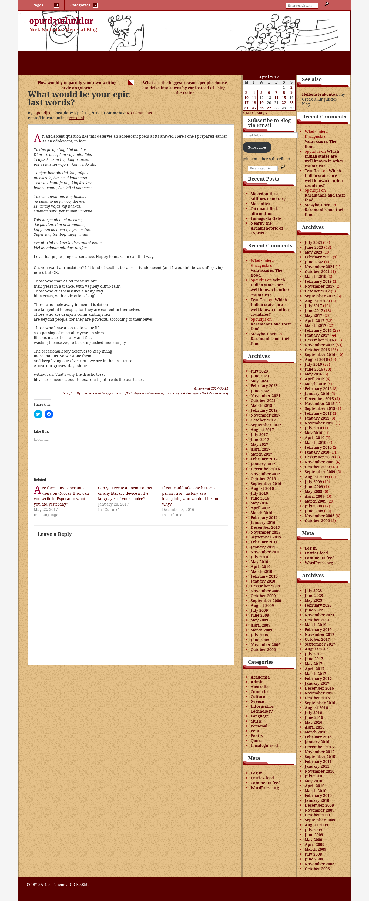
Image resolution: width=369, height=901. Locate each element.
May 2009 (259, 620)
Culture (258, 696)
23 (291, 102)
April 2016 (260, 507)
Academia (260, 677)
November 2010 (265, 551)
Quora (257, 740)
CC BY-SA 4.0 (38, 884)
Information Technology (262, 709)
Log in (257, 773)
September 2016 (266, 483)
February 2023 (264, 385)
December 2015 (265, 527)
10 (246, 97)
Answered (211, 388)
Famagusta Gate (266, 218)
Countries (260, 691)
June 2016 (260, 498)
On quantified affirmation (264, 211)
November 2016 (265, 473)
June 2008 (260, 639)
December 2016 (265, 468)
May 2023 (259, 380)
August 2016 (262, 488)
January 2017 (263, 463)
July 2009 (259, 610)
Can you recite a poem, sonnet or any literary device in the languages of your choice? (125, 493)
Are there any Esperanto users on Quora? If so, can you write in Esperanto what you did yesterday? (61, 496)
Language (260, 716)
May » (262, 112)
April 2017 (260, 449)
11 (254, 97)
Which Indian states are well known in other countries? (270, 287)
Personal (76, 117)
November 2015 (265, 532)
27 (269, 107)
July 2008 (259, 634)
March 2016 (261, 512)
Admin (257, 681)
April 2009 (260, 625)
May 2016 (259, 503)
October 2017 (263, 420)
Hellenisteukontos (319, 94)
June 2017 (260, 439)
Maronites (260, 203)
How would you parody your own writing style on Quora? (77, 85)
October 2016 (263, 478)
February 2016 (264, 517)
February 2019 (264, 410)
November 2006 (265, 644)
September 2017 (266, 424)
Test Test (259, 299)
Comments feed (266, 782)
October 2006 (263, 649)
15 (284, 97)
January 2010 (263, 581)
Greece (257, 701)
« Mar (248, 112)
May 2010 (259, 561)
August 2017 (262, 429)
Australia (260, 686)
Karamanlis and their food (271, 326)
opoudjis (42, 112)
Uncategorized (264, 745)
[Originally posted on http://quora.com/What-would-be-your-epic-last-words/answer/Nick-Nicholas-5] (145, 393)
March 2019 (261, 405)
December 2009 (265, 586)
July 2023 (259, 371)
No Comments (139, 112)
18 (254, 102)
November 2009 (265, 590)
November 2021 (265, 395)
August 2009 (262, 605)
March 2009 (261, 630)
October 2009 (263, 595)
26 (261, 107)
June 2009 (260, 615)
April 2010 (260, 566)
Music (256, 721)
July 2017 (259, 434)
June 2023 (260, 375)
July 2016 (259, 493)
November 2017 (265, 415)
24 (246, 107)
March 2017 (261, 454)
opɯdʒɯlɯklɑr (61, 20)
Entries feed (262, 777)
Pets (255, 730)
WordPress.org (265, 787)
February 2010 (264, 576)
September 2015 (266, 537)
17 (246, 102)
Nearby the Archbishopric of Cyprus (267, 228)
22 (284, 102)
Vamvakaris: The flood (266, 273)
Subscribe (257, 147)
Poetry (257, 735)
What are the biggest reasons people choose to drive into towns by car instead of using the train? (185, 87)
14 (276, 97)
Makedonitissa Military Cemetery (268, 196)
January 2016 (263, 522)
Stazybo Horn (263, 333)
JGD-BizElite (78, 884)
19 (261, 102)
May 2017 (259, 444)
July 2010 (259, 556)
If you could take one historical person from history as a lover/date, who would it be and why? (191, 496)
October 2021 (263, 400)
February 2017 (264, 458)
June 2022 (260, 390)
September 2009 (266, 600)
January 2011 (263, 547)
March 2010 (261, 571)
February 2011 (264, 541)
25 (254, 107)
